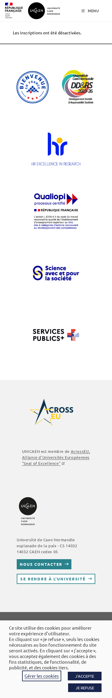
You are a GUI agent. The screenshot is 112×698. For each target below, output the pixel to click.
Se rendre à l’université (53, 578)
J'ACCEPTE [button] (84, 676)
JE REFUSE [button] (85, 687)
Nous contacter (41, 564)
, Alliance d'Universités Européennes (56, 457)
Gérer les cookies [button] (41, 676)
